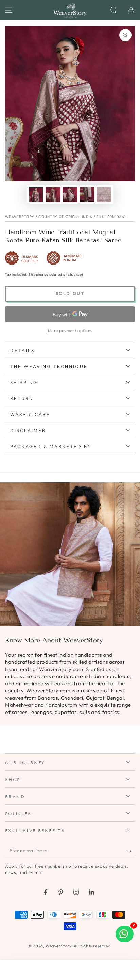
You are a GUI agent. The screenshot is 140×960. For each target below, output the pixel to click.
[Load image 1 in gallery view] (36, 194)
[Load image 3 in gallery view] (70, 194)
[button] (113, 10)
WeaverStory (58, 945)
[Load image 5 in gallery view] (104, 194)
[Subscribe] (131, 851)
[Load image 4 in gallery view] (87, 194)
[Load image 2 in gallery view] (53, 194)
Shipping (36, 274)
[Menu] (9, 10)
